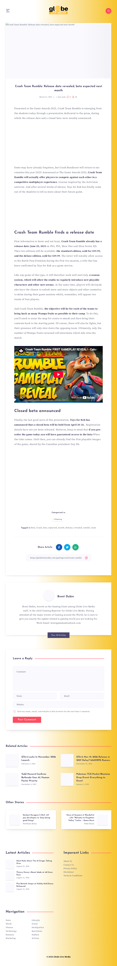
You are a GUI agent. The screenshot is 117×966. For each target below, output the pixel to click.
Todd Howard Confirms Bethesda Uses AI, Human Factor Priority (35, 777)
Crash (39, 527)
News (8, 920)
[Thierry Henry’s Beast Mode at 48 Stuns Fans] (10, 875)
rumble (86, 527)
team (93, 527)
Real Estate (37, 931)
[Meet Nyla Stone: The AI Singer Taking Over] (10, 864)
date (45, 527)
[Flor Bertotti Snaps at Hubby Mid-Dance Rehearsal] (10, 887)
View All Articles (58, 635)
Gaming (58, 519)
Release (69, 527)
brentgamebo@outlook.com (66, 623)
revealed (78, 527)
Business (10, 934)
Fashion (35, 934)
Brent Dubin (65, 596)
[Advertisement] (58, 144)
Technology (11, 931)
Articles (35, 938)
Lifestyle (36, 920)
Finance (9, 927)
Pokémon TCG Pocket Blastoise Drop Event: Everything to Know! (93, 777)
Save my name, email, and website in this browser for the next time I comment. (53, 711)
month (61, 527)
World (9, 924)
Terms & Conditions (72, 875)
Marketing (11, 938)
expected (52, 527)
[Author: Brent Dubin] (49, 595)
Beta (33, 527)
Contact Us (68, 865)
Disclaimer (68, 872)
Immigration (38, 927)
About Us (67, 861)
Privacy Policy (70, 868)
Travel (35, 924)
